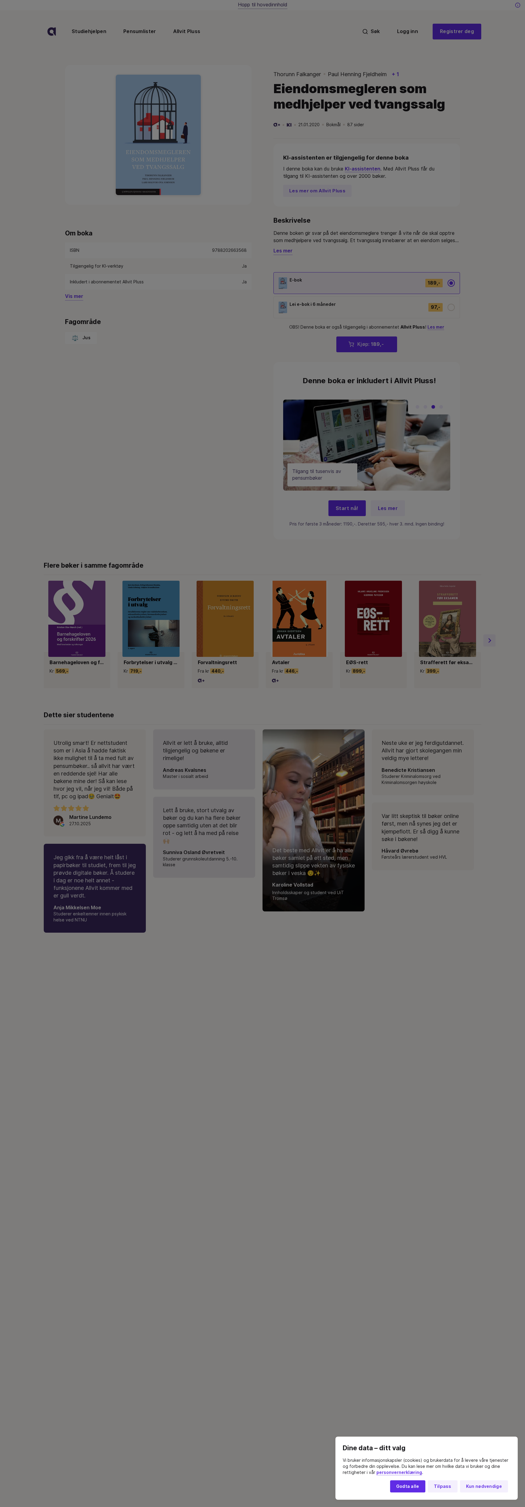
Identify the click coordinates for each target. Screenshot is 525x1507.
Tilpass (442, 1486)
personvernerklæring (399, 1472)
